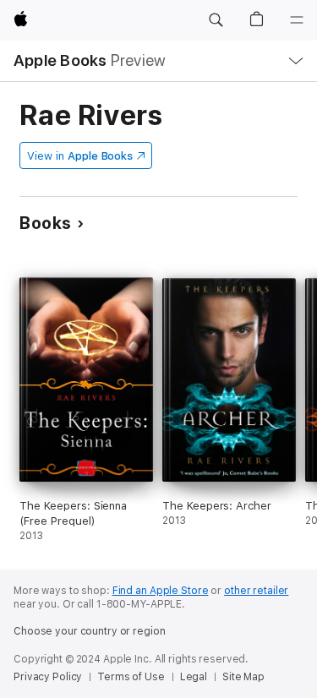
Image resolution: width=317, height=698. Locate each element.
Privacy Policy (48, 677)
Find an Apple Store (160, 591)
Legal (193, 677)
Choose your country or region (90, 631)
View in (80, 156)
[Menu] (296, 20)
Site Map (243, 677)
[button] (215, 20)
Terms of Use (131, 677)
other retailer (256, 591)
